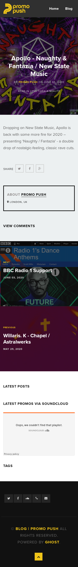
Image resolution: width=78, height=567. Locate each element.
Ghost (52, 542)
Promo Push (28, 82)
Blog (68, 8)
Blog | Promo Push (38, 528)
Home (54, 8)
